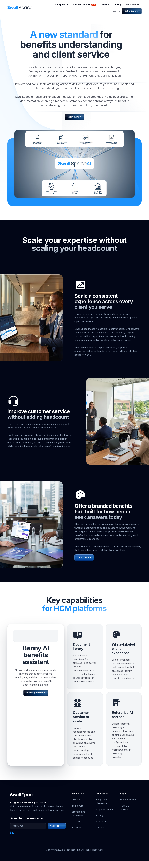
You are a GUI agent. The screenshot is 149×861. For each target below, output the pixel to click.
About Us (101, 821)
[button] (84, 4)
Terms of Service (125, 807)
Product (76, 799)
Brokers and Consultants (78, 813)
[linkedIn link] (12, 833)
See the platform (35, 692)
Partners (105, 4)
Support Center (104, 809)
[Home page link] (19, 8)
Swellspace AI (61, 4)
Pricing (117, 4)
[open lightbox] (74, 164)
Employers (77, 805)
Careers (100, 827)
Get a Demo (131, 11)
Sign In (116, 11)
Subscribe (56, 826)
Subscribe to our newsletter (26, 818)
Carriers (76, 821)
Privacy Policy (128, 799)
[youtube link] (18, 833)
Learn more (74, 117)
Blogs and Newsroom (102, 801)
